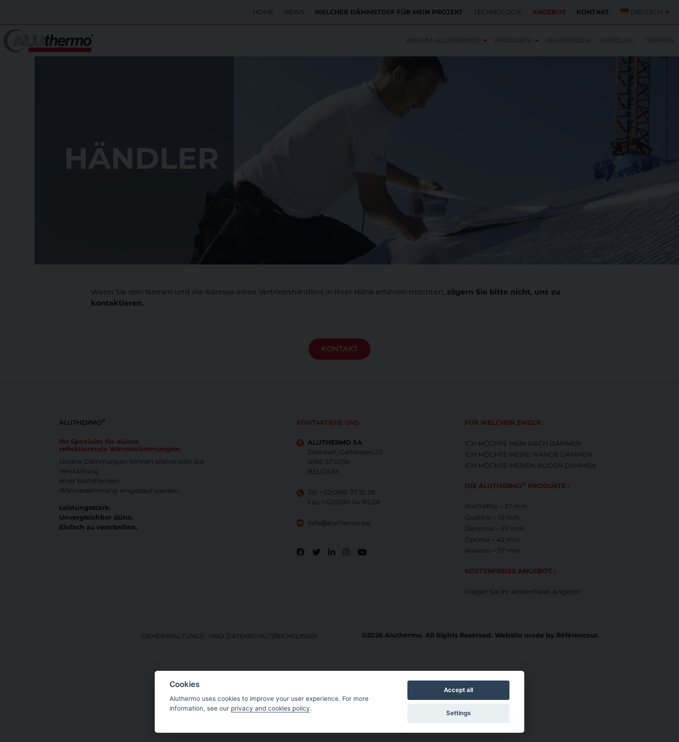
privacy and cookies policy (270, 708)
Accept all (458, 689)
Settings (458, 713)
